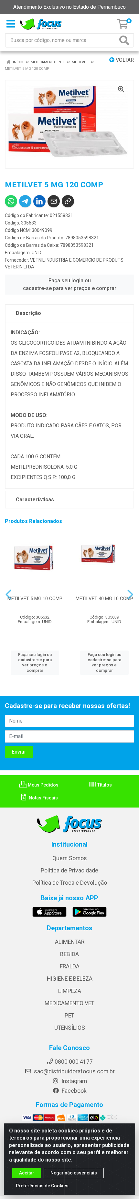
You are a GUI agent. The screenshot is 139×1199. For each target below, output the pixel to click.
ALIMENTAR (69, 942)
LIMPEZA (69, 991)
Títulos (104, 784)
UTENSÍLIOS (69, 1028)
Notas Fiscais (43, 797)
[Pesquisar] (125, 40)
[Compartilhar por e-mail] (54, 201)
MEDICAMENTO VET (69, 1003)
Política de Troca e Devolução (69, 883)
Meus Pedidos (43, 784)
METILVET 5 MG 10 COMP (34, 598)
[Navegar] (8, 594)
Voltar (124, 60)
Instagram (73, 1081)
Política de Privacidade (69, 870)
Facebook (73, 1091)
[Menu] (10, 24)
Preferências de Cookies (42, 1185)
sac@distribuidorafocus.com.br (74, 1071)
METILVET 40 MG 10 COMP (104, 598)
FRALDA (70, 966)
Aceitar (26, 1172)
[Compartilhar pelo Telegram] (25, 201)
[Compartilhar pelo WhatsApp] (11, 201)
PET (69, 1015)
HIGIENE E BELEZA (69, 978)
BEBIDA (69, 954)
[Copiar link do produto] (68, 201)
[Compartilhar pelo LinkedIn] (39, 201)
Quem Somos (69, 858)
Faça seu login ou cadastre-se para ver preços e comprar (69, 284)
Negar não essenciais (73, 1172)
